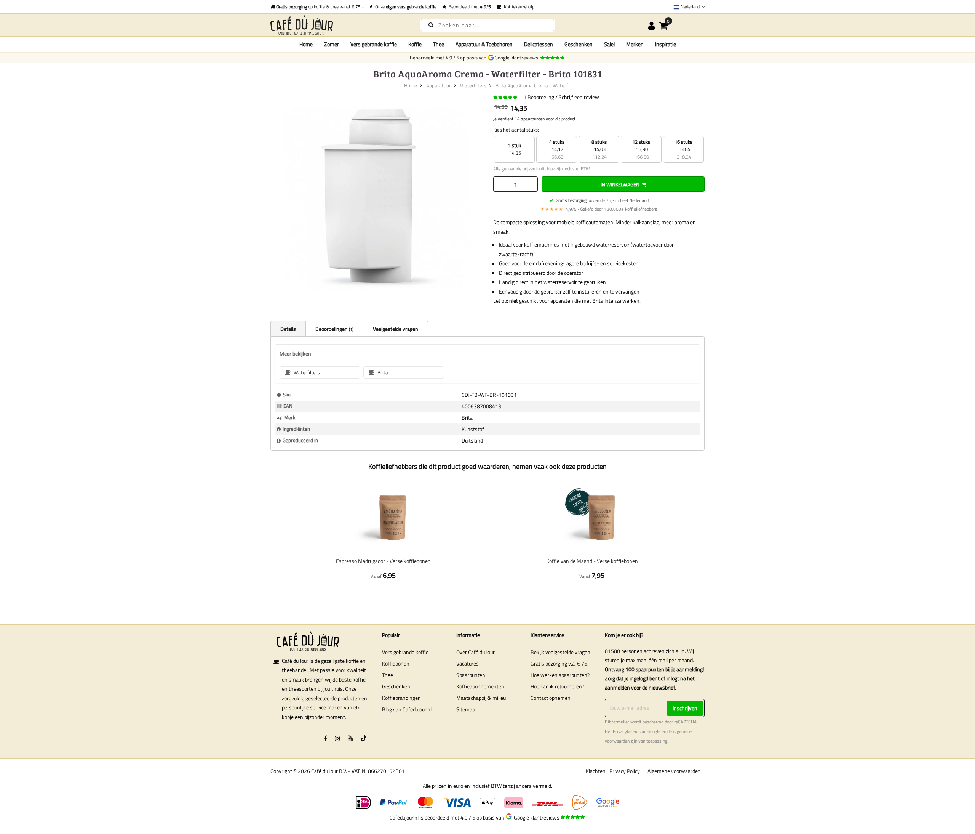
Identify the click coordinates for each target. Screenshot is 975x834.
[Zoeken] (430, 24)
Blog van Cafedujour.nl (407, 709)
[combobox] (487, 25)
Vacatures (467, 663)
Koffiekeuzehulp (518, 6)
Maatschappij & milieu (481, 698)
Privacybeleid (625, 731)
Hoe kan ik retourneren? (557, 686)
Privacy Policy (624, 771)
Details (288, 329)
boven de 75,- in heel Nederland (602, 200)
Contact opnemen (551, 698)
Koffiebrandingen (401, 698)
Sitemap (465, 709)
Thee (387, 675)
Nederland (690, 6)
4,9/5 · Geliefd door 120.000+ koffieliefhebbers (598, 209)
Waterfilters (473, 85)
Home (306, 44)
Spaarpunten (470, 675)
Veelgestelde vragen (395, 329)
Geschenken (396, 686)
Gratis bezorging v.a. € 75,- (561, 663)
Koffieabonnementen (480, 686)
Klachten (596, 771)
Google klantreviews (517, 57)
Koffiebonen (395, 663)
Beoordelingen (333, 329)
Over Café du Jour (475, 652)
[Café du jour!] (339, 25)
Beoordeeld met (468, 6)
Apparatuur (438, 85)
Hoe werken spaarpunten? (560, 675)
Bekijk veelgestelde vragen (560, 652)
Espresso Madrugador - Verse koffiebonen (383, 561)
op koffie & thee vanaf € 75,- (320, 6)
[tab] (287, 328)
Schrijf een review (579, 97)
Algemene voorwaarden (674, 771)
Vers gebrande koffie (405, 652)
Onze (404, 6)
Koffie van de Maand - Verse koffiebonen (592, 561)
